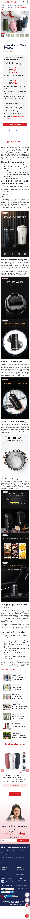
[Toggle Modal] (27, 900)
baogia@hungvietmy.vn (9, 861)
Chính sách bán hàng (21, 880)
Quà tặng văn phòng (20, 874)
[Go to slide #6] (27, 35)
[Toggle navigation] (27, 2)
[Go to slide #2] (8, 35)
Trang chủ (3, 869)
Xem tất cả (15, 794)
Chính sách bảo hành (21, 882)
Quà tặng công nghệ (20, 871)
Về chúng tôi (4, 871)
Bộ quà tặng (19, 876)
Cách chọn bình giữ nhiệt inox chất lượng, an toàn (19, 727)
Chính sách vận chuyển (21, 888)
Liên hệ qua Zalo (9, 881)
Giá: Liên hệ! (15, 785)
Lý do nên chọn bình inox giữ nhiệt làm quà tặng (19, 737)
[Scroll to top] (27, 910)
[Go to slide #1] (3, 35)
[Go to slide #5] (22, 35)
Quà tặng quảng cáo (20, 872)
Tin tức (2, 874)
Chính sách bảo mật (20, 883)
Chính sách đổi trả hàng (21, 885)
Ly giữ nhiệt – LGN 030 (11, 775)
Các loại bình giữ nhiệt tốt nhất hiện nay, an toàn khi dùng (19, 688)
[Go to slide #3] (12, 35)
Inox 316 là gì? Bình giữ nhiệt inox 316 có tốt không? (18, 698)
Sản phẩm (3, 872)
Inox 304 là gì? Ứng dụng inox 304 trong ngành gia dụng (19, 708)
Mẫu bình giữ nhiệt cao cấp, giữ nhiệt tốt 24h (19, 678)
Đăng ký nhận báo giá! (15, 124)
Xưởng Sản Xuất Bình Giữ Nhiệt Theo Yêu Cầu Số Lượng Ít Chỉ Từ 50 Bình (19, 717)
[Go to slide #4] (17, 35)
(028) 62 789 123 (18, 834)
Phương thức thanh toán (21, 886)
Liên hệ (2, 876)
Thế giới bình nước (20, 869)
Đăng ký (21, 840)
